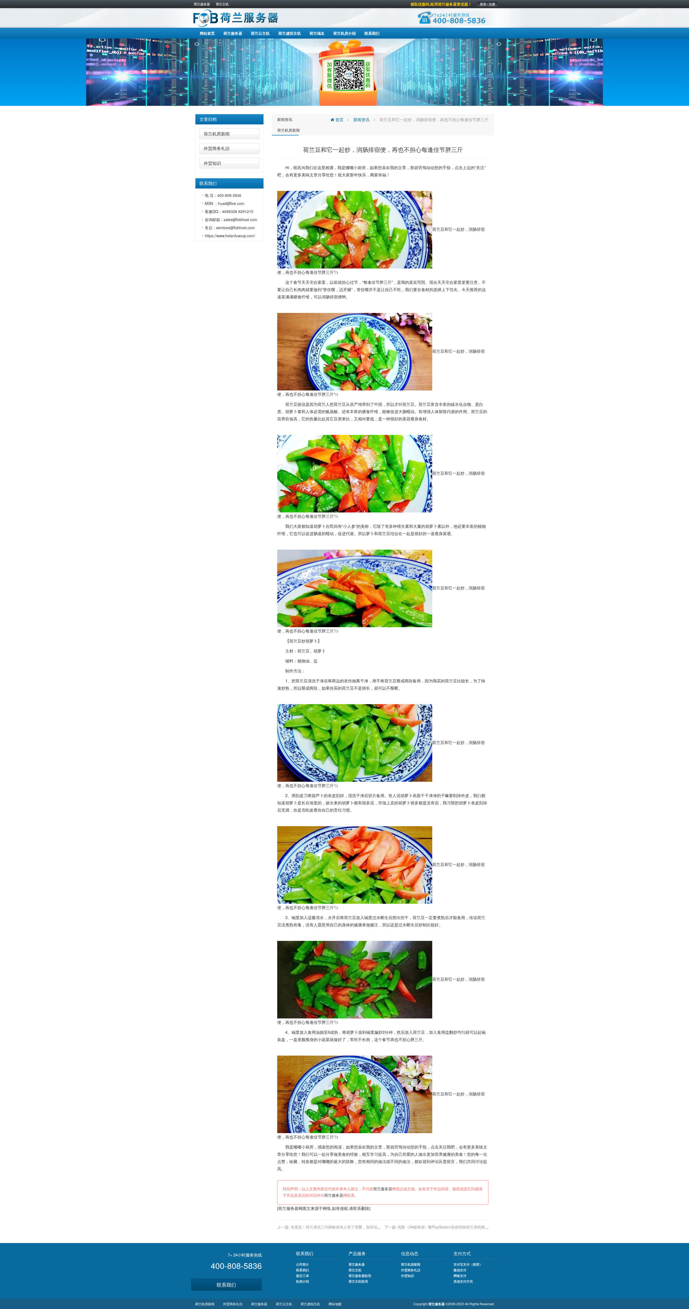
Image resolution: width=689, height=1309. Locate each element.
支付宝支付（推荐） (468, 1264)
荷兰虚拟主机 (310, 1303)
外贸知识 (212, 163)
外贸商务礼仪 (217, 148)
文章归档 (208, 119)
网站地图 (335, 1303)
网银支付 (460, 1275)
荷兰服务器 (202, 4)
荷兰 (289, 404)
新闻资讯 (284, 119)
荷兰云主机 (284, 1303)
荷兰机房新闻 (217, 134)
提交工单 (302, 1275)
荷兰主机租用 (358, 1281)
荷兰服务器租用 (360, 1275)
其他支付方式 (463, 1281)
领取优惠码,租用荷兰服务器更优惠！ (441, 4)
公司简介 (302, 1264)
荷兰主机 (222, 4)
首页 (338, 119)
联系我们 (226, 1284)
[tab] (229, 119)
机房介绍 (302, 1281)
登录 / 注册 (487, 4)
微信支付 (460, 1270)
